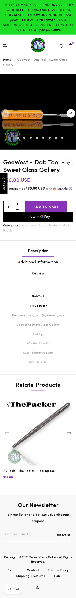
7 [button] (50, 138)
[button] (38, 189)
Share (3, 185)
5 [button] (37, 138)
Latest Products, (50, 225)
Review (38, 274)
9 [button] (62, 138)
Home (7, 60)
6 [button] (43, 138)
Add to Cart (46, 206)
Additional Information (38, 262)
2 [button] (18, 138)
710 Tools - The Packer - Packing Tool (29, 471)
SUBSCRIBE (64, 535)
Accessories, (30, 225)
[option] (38, 441)
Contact (33, 570)
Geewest (40, 305)
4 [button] (31, 138)
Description (38, 251)
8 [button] (56, 138)
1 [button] (12, 138)
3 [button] (24, 138)
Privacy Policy (58, 570)
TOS (56, 576)
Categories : (11, 225)
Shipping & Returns (30, 576)
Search (13, 570)
